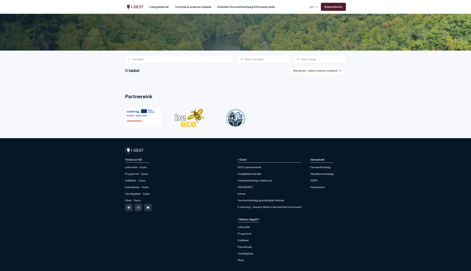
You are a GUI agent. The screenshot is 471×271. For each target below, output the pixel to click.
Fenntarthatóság (320, 167)
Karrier (242, 193)
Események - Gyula (136, 187)
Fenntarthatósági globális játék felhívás (261, 200)
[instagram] (138, 207)
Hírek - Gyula (133, 200)
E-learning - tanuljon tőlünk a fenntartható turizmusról (270, 207)
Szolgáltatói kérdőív (249, 174)
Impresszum (317, 187)
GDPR (314, 180)
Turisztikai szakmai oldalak (193, 7)
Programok (244, 233)
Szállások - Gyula (135, 180)
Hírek (241, 260)
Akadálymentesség (322, 174)
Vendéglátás (245, 253)
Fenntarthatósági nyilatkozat (255, 180)
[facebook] (128, 207)
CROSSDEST (245, 187)
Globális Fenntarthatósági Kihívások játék (246, 7)
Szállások (243, 240)
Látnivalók (244, 227)
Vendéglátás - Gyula (137, 193)
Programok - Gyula (136, 174)
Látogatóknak (159, 7)
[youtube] (148, 207)
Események (245, 247)
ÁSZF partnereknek (249, 167)
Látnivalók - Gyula (135, 167)
